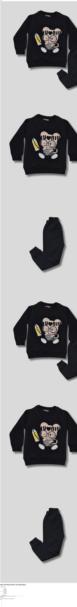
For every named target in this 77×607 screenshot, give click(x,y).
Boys (7, 598)
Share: (1, 599)
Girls (9, 598)
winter (13, 598)
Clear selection (4, 595)
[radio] (5, 588)
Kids (11, 598)
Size (1, 591)
